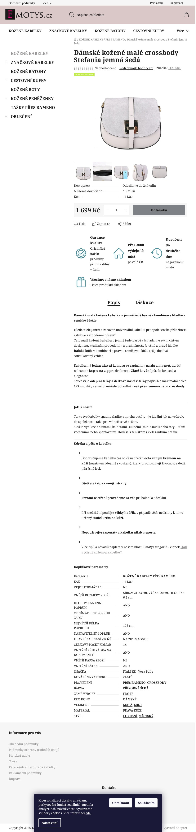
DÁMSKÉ (128, 699)
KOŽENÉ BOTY (23, 89)
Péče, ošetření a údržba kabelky (30, 767)
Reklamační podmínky (23, 773)
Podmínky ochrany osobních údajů (32, 750)
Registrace (175, 3)
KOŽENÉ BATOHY (27, 71)
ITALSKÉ (173, 68)
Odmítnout (119, 803)
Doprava (13, 779)
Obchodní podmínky (20, 3)
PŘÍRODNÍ (129, 688)
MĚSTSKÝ (144, 716)
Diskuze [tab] (143, 302)
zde (86, 813)
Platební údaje (18, 755)
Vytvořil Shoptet (174, 828)
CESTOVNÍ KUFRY (27, 80)
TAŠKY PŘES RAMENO (31, 107)
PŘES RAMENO (133, 682)
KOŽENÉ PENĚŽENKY (30, 98)
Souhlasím (145, 803)
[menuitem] (24, 30)
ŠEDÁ (143, 688)
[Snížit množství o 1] (105, 210)
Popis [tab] (112, 302)
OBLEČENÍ (19, 116)
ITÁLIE (127, 694)
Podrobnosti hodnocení (135, 68)
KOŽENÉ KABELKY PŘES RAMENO (148, 576)
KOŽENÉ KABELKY (28, 53)
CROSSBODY (155, 682)
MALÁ (126, 705)
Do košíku (158, 210)
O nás (11, 761)
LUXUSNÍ (129, 716)
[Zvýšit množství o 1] (124, 210)
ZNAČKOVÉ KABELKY (31, 62)
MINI (136, 705)
